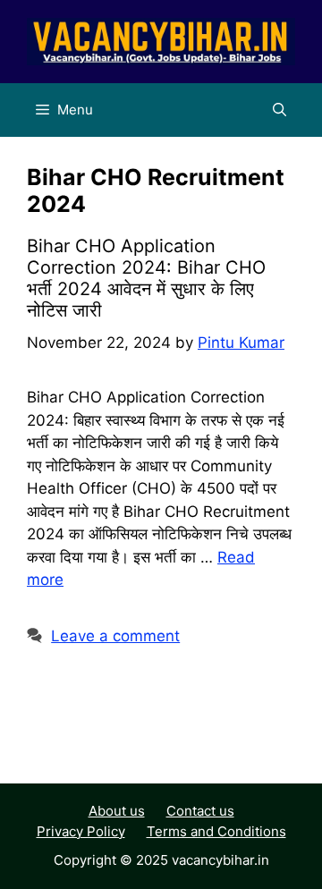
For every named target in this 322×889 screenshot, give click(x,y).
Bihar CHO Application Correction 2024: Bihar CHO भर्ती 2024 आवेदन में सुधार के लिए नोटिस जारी (146, 278)
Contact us (200, 810)
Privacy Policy (81, 831)
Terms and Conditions (216, 831)
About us (117, 810)
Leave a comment (115, 636)
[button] (279, 110)
